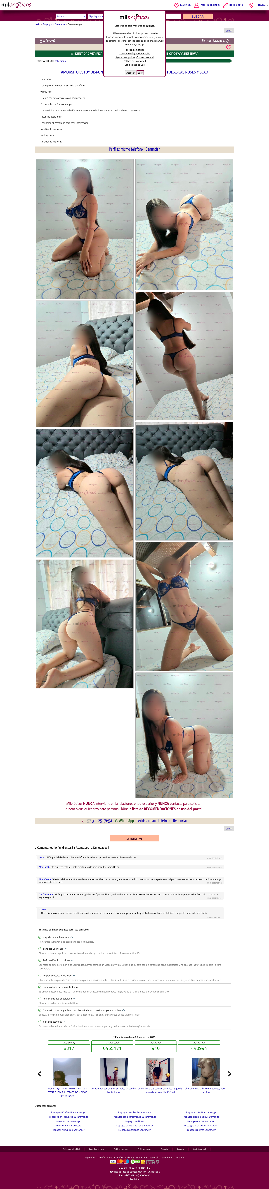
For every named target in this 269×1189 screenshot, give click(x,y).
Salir (140, 72)
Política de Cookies (134, 50)
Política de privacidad (134, 61)
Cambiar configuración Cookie (134, 53)
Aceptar (130, 72)
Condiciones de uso (135, 65)
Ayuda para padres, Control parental (135, 57)
